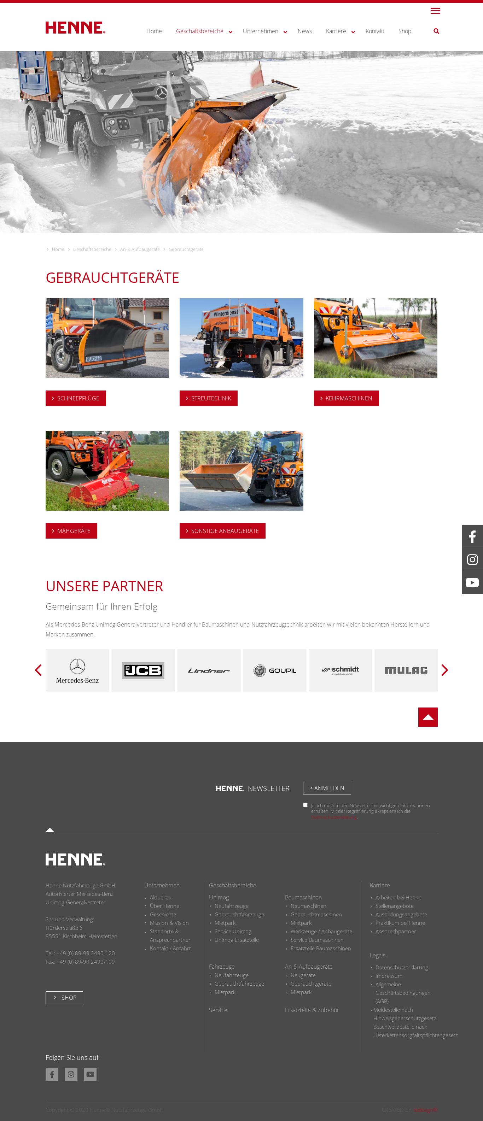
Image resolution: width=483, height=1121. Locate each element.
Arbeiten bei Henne (398, 897)
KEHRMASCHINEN (349, 398)
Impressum (389, 975)
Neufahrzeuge (232, 905)
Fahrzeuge (222, 966)
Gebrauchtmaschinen (316, 914)
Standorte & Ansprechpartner (170, 935)
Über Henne (164, 905)
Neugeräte (303, 975)
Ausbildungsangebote (401, 914)
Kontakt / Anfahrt (170, 948)
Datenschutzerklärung (334, 817)
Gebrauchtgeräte (311, 983)
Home (58, 249)
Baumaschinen (303, 897)
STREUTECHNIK (211, 398)
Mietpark (225, 922)
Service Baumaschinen (317, 939)
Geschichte (163, 914)
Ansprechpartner (396, 931)
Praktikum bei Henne (400, 922)
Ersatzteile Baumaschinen (321, 948)
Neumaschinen (308, 905)
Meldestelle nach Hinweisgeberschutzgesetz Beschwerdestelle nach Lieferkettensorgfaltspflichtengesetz (415, 1022)
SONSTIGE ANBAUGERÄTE (225, 531)
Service (218, 1010)
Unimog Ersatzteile (237, 939)
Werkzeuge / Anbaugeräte (321, 931)
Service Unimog (233, 931)
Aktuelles (160, 897)
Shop (68, 998)
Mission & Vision (169, 922)
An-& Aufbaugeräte (140, 249)
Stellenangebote (395, 905)
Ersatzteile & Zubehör (312, 1010)
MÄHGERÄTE (74, 531)
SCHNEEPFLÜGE (78, 398)
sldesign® (425, 1109)
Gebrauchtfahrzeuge (239, 914)
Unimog (219, 897)
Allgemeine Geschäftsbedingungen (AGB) (403, 993)
